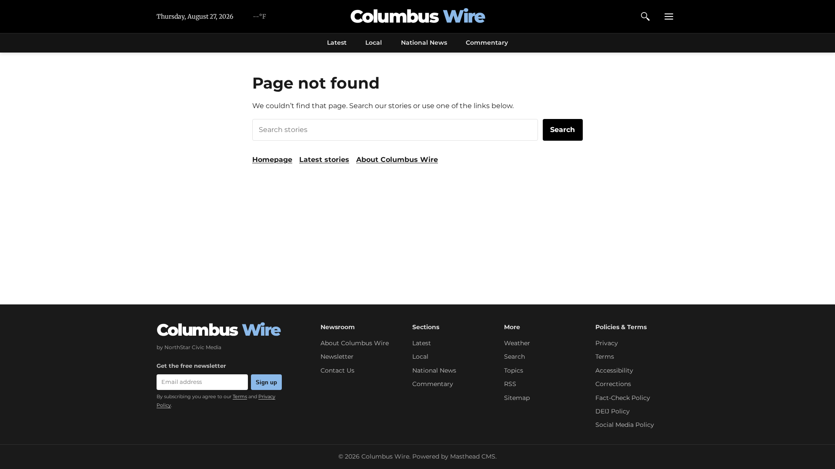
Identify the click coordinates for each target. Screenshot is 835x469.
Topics (513, 370)
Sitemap (517, 398)
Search (562, 130)
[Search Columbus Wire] (645, 16)
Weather (517, 343)
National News (424, 42)
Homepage (272, 159)
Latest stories (324, 159)
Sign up (266, 382)
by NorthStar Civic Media (189, 347)
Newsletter (337, 356)
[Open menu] (668, 16)
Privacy (606, 343)
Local (373, 42)
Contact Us (337, 370)
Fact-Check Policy (622, 398)
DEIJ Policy (612, 411)
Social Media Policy (624, 425)
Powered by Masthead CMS (453, 456)
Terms (240, 396)
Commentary (487, 42)
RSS (510, 384)
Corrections (613, 384)
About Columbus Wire (397, 159)
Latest (337, 42)
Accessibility (614, 370)
